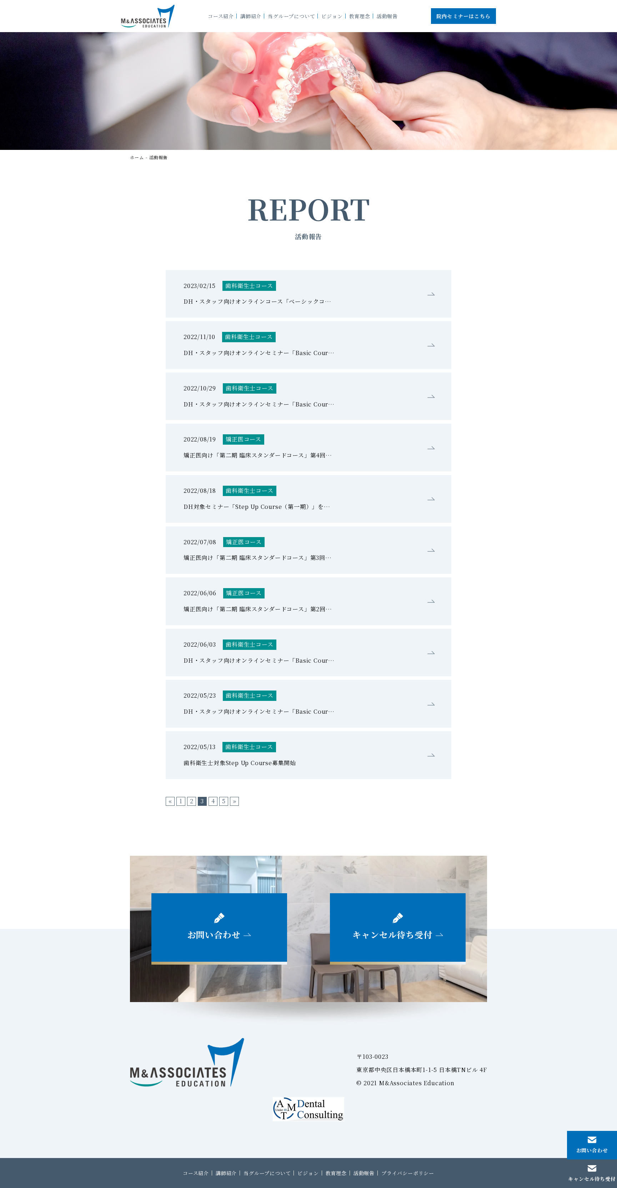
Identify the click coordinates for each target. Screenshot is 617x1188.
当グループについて (267, 1173)
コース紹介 (196, 1173)
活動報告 (158, 157)
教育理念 (336, 1173)
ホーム (137, 157)
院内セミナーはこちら (463, 16)
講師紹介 (226, 1173)
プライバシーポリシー (407, 1173)
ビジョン (307, 1173)
